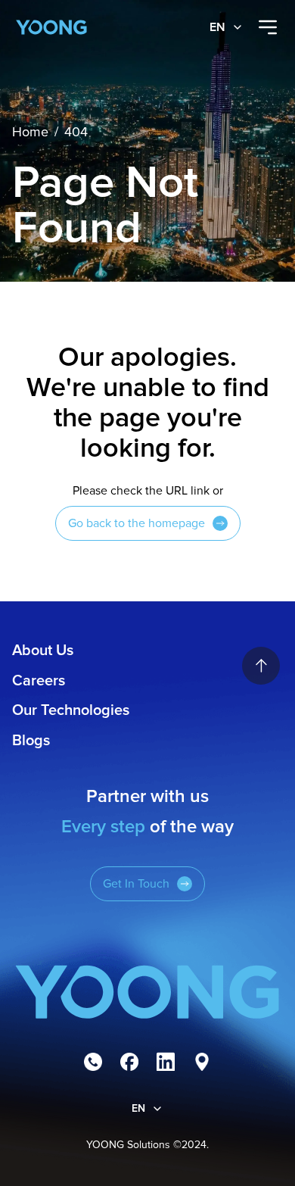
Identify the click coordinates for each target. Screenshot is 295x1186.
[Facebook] (129, 1062)
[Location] (202, 1062)
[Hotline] (93, 1062)
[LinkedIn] (166, 1062)
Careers (38, 681)
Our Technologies (70, 710)
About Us (42, 650)
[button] (227, 27)
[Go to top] (261, 666)
